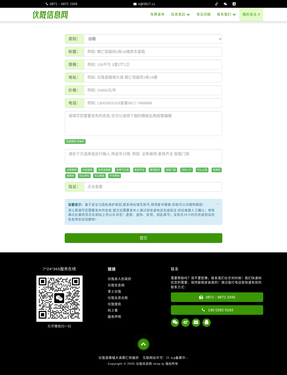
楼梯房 (70, 175)
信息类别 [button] (179, 14)
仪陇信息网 (116, 285)
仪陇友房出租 (118, 297)
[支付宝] (234, 4)
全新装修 (72, 169)
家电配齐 (155, 169)
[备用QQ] (206, 322)
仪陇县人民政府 (119, 279)
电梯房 (216, 169)
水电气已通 (122, 169)
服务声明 (114, 316)
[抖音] (216, 4)
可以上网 (202, 169)
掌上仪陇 (114, 291)
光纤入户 (187, 169)
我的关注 (251, 14)
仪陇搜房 (114, 304)
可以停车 (84, 175)
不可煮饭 (114, 175)
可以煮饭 (99, 175)
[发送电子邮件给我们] (196, 322)
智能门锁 (171, 169)
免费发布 (157, 14)
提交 (143, 238)
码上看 (113, 310)
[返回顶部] (143, 344)
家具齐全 (139, 169)
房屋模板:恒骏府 (75, 141)
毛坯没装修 (104, 169)
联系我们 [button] (225, 14)
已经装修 (87, 169)
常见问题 (203, 14)
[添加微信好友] (175, 322)
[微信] (225, 4)
